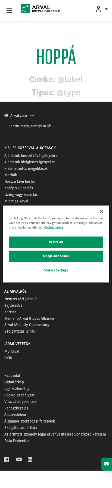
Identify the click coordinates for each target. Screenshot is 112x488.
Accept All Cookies (56, 256)
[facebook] (7, 459)
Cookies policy (53, 227)
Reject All (56, 242)
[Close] (102, 212)
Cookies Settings (55, 270)
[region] (56, 244)
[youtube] (18, 459)
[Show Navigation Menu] (9, 10)
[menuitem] (101, 9)
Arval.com (19, 115)
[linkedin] (30, 459)
